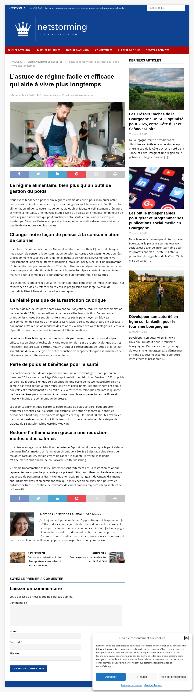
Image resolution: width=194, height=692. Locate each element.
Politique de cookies (131, 685)
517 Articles (93, 514)
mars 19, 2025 (139, 134)
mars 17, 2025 (139, 331)
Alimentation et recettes (79, 95)
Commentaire (18, 603)
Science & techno (19, 50)
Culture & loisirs (129, 50)
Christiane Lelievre (49, 95)
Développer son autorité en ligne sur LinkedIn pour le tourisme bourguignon (153, 321)
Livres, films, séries (48, 50)
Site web (15, 653)
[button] (186, 638)
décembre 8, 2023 (24, 95)
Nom (13, 631)
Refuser (142, 676)
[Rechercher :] (166, 7)
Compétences (103, 50)
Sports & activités (157, 50)
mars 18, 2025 (139, 233)
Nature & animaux (77, 50)
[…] (166, 157)
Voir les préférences (173, 676)
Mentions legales (153, 685)
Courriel (15, 642)
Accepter (111, 676)
